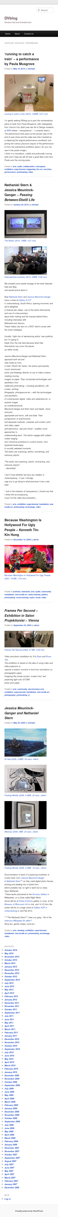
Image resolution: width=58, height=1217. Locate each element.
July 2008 (8, 1124)
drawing (20, 930)
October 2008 (10, 1118)
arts (14, 166)
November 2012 (11, 973)
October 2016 (10, 950)
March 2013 (9, 963)
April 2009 (9, 1098)
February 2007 (11, 1180)
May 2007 (8, 1170)
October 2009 (10, 1081)
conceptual (40, 166)
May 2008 (8, 1131)
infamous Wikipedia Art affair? (17, 920)
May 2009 (8, 1095)
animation (25, 591)
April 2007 (9, 1174)
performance (10, 172)
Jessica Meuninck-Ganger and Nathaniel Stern (21, 713)
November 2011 (11, 1006)
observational (34, 594)
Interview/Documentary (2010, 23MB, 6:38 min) (25, 276)
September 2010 (12, 1049)
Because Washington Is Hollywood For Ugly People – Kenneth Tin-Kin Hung (22, 527)
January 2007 (10, 1184)
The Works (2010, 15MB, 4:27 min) (20, 240)
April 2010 (9, 1062)
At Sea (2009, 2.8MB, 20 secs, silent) (21, 759)
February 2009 (11, 1105)
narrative (47, 169)
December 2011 (11, 1002)
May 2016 (8, 953)
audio (19, 166)
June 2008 (9, 1128)
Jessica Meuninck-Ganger (38, 296)
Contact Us (28, 33)
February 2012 (11, 996)
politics (44, 594)
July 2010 (8, 1052)
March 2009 (9, 1101)
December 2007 (11, 1147)
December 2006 (11, 1187)
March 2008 (9, 1137)
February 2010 (11, 1068)
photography (10, 695)
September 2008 (12, 1121)
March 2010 (9, 1065)
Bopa (39, 656)
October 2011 (10, 1009)
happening (31, 169)
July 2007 (8, 1164)
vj (29, 695)
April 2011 (9, 1025)
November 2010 (11, 1042)
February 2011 (11, 1032)
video (30, 172)
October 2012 (10, 976)
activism (16, 591)
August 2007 (10, 1161)
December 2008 (11, 1111)
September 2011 (12, 1012)
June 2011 (9, 1019)
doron (36, 539)
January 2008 (10, 1144)
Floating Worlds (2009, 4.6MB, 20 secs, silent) (25, 795)
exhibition (8, 169)
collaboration (28, 166)
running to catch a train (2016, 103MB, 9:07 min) (26, 113)
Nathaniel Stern (16, 296)
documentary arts (36, 689)
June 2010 (9, 1055)
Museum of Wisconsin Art (16, 904)
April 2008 (9, 1134)
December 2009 (11, 1075)
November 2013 (11, 956)
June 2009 (9, 1091)
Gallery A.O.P (25, 300)
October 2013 (10, 959)
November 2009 (11, 1078)
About (17, 33)
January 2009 (10, 1108)
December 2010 (11, 1039)
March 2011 (9, 1029)
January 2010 (10, 1072)
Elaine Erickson (26, 900)
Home (7, 33)
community (46, 591)
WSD (9, 130)
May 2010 (8, 1058)
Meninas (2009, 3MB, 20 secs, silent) (21, 831)
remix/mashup (22, 597)
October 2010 (10, 1045)
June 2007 (9, 1167)
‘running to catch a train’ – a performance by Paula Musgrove (21, 59)
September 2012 (12, 979)
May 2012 (8, 989)
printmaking (22, 172)
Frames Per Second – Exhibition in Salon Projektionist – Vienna (21, 615)
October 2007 (10, 1154)
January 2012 (10, 999)
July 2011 (8, 1015)
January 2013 (10, 966)
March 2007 (9, 1177)
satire (32, 597)
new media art (21, 594)
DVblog (10, 18)
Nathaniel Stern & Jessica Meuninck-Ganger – (19, 192)
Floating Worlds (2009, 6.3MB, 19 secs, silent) (25, 867)
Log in (7, 1198)
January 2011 (10, 1035)
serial (38, 597)
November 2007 (11, 1151)
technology (30, 506)
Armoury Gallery (39, 894)
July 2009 (8, 1088)
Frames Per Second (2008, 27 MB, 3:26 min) (24, 649)
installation (44, 504)
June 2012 (9, 986)
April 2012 (9, 992)
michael (31, 68)
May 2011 (8, 1022)
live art (40, 169)
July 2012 (8, 982)
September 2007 (12, 1157)
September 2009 (12, 1085)
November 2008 (11, 1114)
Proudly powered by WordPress (29, 1211)
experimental (20, 169)
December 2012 (11, 969)
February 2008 (11, 1141)
